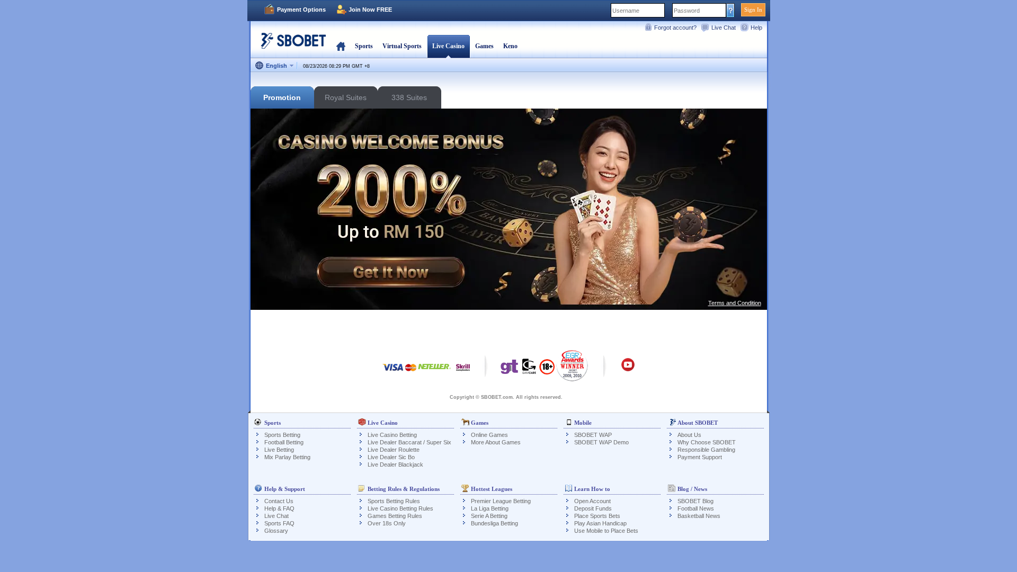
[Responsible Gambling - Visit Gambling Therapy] (509, 369)
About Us (689, 435)
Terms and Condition (734, 303)
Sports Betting (282, 435)
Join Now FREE (370, 9)
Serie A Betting (489, 516)
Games (484, 46)
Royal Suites (346, 97)
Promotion (282, 97)
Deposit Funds (593, 508)
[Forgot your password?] (731, 10)
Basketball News (698, 516)
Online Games (489, 435)
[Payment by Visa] (393, 372)
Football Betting (284, 442)
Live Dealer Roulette (394, 449)
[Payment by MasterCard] (410, 372)
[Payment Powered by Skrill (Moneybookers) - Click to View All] (463, 372)
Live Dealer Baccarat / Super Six (409, 442)
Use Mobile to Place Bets (606, 531)
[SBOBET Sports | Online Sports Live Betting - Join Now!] (290, 45)
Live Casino (448, 46)
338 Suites (409, 97)
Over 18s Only (387, 523)
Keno (510, 46)
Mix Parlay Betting (287, 457)
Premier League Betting (501, 501)
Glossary (276, 531)
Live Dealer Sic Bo (391, 457)
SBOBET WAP (593, 435)
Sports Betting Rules (394, 501)
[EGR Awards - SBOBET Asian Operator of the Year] (572, 365)
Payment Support (699, 457)
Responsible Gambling (706, 449)
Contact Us (278, 501)
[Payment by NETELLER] (434, 372)
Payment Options (301, 9)
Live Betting (279, 449)
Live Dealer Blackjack (395, 464)
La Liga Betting (489, 508)
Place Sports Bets (597, 516)
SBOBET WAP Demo (601, 442)
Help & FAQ (279, 508)
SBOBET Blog (695, 501)
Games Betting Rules (395, 516)
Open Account (592, 501)
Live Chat (723, 27)
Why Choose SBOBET (706, 442)
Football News (695, 508)
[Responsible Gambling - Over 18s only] (547, 370)
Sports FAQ (279, 523)
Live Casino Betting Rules (400, 508)
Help (756, 27)
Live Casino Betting (392, 435)
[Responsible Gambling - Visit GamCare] (529, 369)
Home (340, 46)
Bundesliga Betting (494, 523)
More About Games (496, 442)
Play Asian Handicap (600, 523)
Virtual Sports (402, 46)
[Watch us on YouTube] (628, 369)
